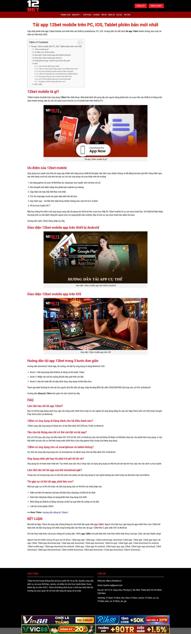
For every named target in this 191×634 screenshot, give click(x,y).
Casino (96, 15)
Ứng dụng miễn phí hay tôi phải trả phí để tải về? (55, 76)
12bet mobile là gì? (42, 49)
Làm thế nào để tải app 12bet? (49, 66)
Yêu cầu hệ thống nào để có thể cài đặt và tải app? (56, 71)
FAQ (36, 63)
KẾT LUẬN (38, 84)
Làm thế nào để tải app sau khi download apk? (55, 79)
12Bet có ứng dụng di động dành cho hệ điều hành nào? (58, 69)
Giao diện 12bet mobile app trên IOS (48, 58)
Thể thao (87, 15)
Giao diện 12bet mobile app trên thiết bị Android (53, 55)
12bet (63, 97)
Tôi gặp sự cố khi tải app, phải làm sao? (52, 81)
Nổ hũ (104, 15)
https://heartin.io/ (114, 581)
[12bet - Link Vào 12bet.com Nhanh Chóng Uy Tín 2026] (40, 6)
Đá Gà (119, 15)
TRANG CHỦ (65, 15)
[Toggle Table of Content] (79, 42)
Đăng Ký (76, 15)
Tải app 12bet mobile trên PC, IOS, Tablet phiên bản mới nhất (56, 46)
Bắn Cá (111, 15)
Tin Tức (127, 15)
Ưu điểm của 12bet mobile (44, 52)
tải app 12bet (132, 31)
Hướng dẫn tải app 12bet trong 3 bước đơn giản (52, 61)
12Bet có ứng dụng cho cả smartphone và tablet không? (58, 74)
